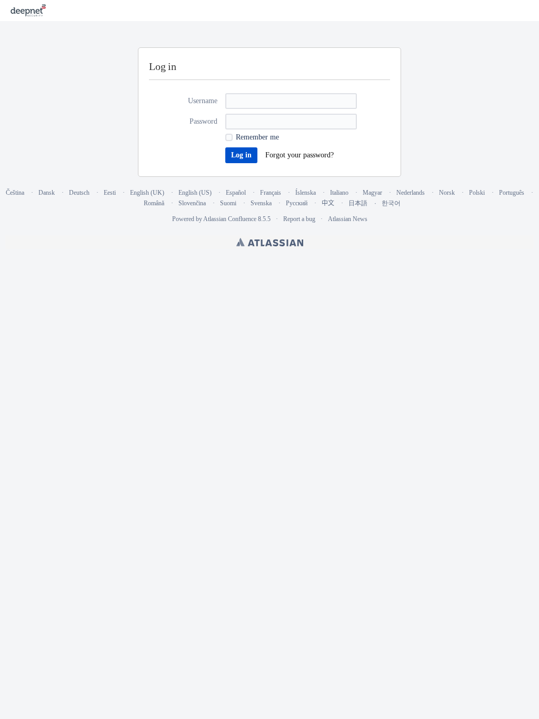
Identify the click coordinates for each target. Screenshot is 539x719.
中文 (328, 203)
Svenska (261, 203)
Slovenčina (192, 203)
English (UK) (147, 192)
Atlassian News (347, 219)
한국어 (391, 203)
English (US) (195, 192)
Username (202, 101)
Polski (477, 192)
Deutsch (79, 192)
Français (270, 192)
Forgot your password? (299, 155)
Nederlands (410, 192)
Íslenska (305, 192)
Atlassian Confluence (229, 219)
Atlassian (269, 242)
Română (154, 203)
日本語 (357, 203)
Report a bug (299, 219)
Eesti (110, 192)
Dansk (46, 192)
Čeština (15, 192)
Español (236, 192)
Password (203, 121)
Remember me (257, 137)
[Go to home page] (28, 10)
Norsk (447, 192)
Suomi (228, 203)
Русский (296, 203)
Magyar (372, 192)
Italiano (339, 192)
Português (511, 192)
